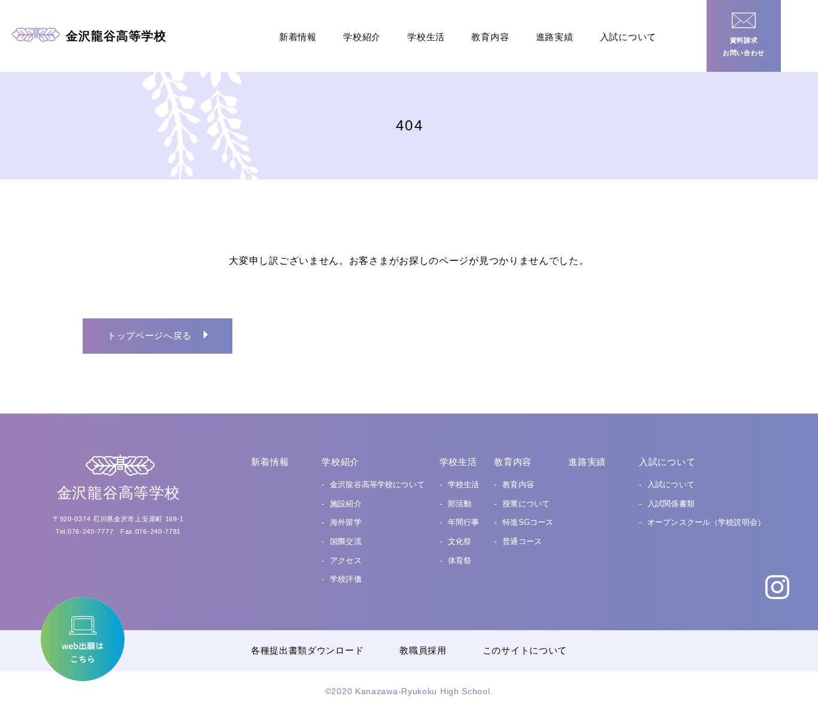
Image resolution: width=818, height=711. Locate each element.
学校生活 (426, 37)
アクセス (346, 560)
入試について (628, 37)
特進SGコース (527, 522)
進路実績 (555, 37)
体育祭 (459, 560)
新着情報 (298, 37)
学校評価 (346, 579)
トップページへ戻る (149, 335)
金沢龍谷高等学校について (377, 484)
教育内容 (490, 37)
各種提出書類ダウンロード (307, 650)
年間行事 (464, 522)
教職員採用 (423, 650)
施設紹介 (346, 503)
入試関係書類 (671, 503)
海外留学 (346, 522)
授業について (526, 503)
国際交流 (346, 541)
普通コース (522, 541)
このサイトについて (525, 650)
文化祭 (459, 541)
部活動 (459, 503)
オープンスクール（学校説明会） (706, 522)
